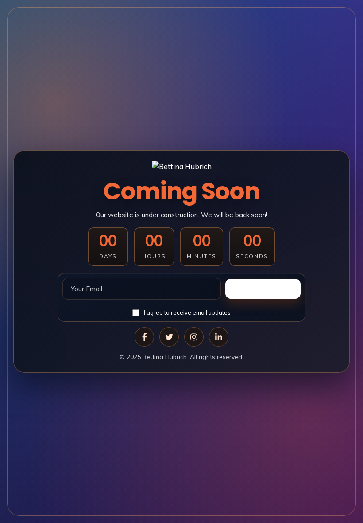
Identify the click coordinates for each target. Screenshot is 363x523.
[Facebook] (144, 337)
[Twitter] (169, 337)
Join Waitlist (263, 289)
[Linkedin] (218, 337)
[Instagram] (194, 337)
